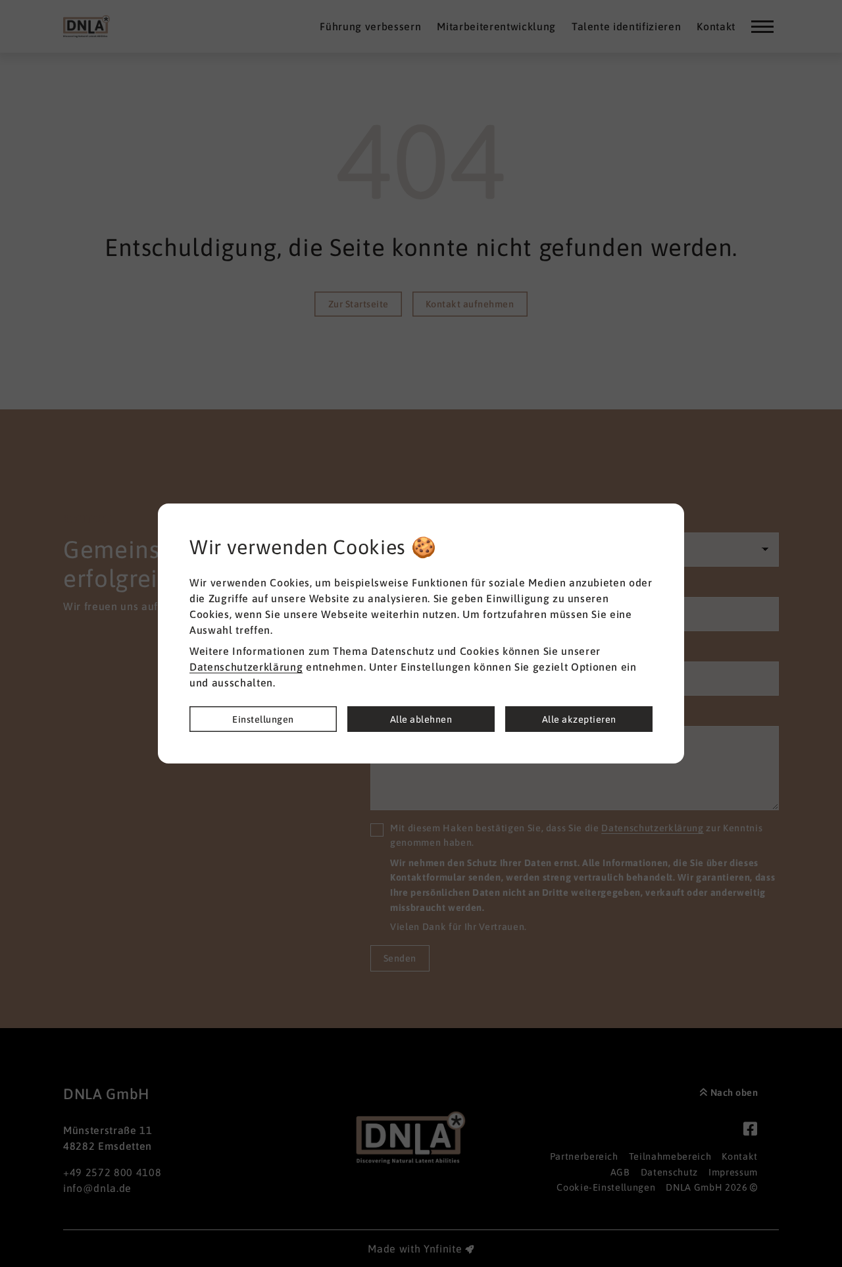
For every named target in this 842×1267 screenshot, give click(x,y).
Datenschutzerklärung (246, 667)
